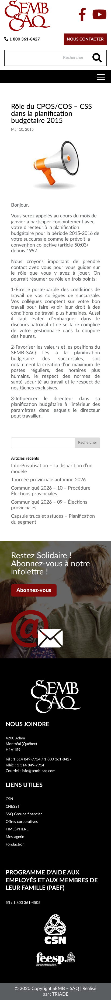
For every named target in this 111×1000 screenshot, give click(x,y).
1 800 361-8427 (24, 39)
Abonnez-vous (33, 590)
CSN (9, 799)
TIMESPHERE (17, 829)
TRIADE (60, 994)
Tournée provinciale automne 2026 (48, 479)
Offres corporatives (22, 822)
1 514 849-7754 (26, 759)
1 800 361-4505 (26, 903)
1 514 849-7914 (30, 765)
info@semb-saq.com (39, 771)
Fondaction (15, 844)
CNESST (13, 807)
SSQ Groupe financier (24, 814)
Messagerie (15, 837)
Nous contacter (85, 39)
